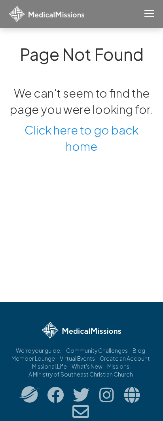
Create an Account (125, 358)
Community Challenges (97, 350)
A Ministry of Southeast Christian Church (80, 374)
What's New (87, 366)
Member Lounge (33, 358)
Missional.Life (49, 366)
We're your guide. (38, 350)
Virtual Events (77, 358)
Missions (118, 366)
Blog (139, 350)
